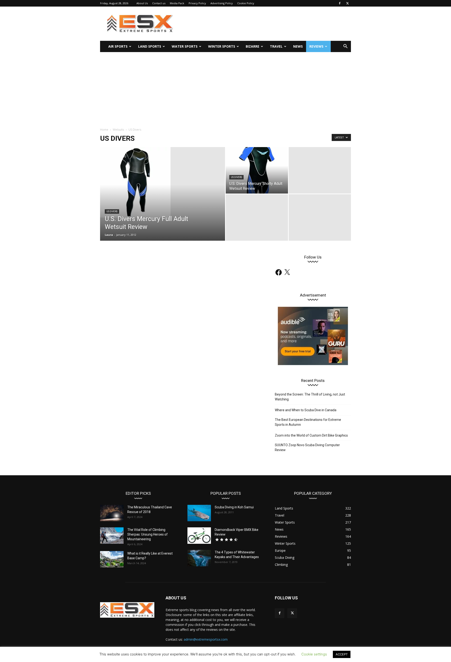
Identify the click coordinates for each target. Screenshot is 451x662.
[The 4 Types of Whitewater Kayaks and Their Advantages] (199, 558)
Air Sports (118, 46)
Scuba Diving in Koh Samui (234, 507)
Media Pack (177, 3)
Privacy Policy (197, 3)
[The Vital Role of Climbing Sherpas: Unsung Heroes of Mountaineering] (112, 535)
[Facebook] (339, 3)
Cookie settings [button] (314, 654)
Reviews (316, 46)
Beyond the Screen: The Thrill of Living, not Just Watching (310, 396)
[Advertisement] (225, 87)
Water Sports (185, 46)
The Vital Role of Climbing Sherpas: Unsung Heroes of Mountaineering (147, 534)
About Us (142, 3)
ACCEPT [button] (342, 654)
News (298, 46)
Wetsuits (118, 130)
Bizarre (252, 46)
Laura (109, 234)
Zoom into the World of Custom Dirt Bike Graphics (311, 435)
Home (104, 130)
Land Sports (149, 46)
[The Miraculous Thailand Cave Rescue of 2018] (112, 513)
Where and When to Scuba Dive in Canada (305, 410)
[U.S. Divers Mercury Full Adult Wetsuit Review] (162, 182)
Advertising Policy (221, 3)
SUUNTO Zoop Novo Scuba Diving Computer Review (307, 447)
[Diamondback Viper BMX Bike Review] (199, 535)
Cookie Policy (245, 3)
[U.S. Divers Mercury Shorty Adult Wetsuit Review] (257, 170)
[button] (345, 47)
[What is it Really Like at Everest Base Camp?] (112, 559)
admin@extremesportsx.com (206, 639)
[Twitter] (347, 3)
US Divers (111, 211)
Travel (276, 46)
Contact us (158, 3)
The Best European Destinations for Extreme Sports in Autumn (308, 422)
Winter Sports (221, 46)
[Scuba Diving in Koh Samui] (199, 513)
